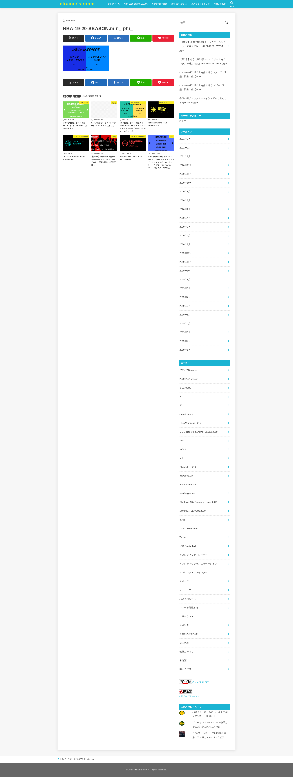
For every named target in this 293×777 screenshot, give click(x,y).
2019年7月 (185, 297)
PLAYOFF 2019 (187, 467)
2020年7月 (185, 209)
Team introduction (188, 528)
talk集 (182, 520)
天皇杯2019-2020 (188, 634)
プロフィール (114, 4)
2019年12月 (185, 253)
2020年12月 (185, 165)
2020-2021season (188, 379)
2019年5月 (185, 314)
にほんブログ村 (200, 682)
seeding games (187, 493)
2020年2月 (185, 235)
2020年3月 (185, 227)
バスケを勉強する (188, 607)
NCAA (182, 449)
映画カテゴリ (186, 651)
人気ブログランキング (189, 696)
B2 (180, 405)
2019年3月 (185, 332)
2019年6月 (185, 306)
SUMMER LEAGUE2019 (192, 511)
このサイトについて (200, 4)
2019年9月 (185, 279)
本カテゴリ (185, 669)
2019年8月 (185, 288)
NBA (181, 440)
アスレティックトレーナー (193, 555)
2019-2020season (188, 370)
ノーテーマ (185, 590)
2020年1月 (185, 244)
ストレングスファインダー (193, 572)
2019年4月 (185, 323)
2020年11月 (185, 174)
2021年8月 (185, 139)
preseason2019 (187, 484)
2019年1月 (185, 350)
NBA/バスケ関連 (159, 4)
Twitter (182, 537)
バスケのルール (187, 599)
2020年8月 (185, 200)
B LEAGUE (185, 388)
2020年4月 (185, 218)
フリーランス (186, 616)
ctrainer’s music (179, 4)
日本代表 (184, 643)
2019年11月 (185, 262)
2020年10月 (185, 183)
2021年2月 (185, 156)
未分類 (182, 660)
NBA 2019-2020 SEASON (136, 4)
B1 (180, 396)
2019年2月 (185, 341)
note (181, 458)
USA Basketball (187, 546)
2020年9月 (185, 191)
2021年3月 (185, 148)
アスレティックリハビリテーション (198, 564)
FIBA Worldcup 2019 (190, 423)
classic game (186, 414)
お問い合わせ (220, 4)
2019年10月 (185, 270)
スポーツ (184, 581)
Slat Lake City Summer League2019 (198, 502)
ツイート (183, 120)
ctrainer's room (77, 3)
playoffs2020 (186, 476)
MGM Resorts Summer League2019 (198, 432)
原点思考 (184, 625)
